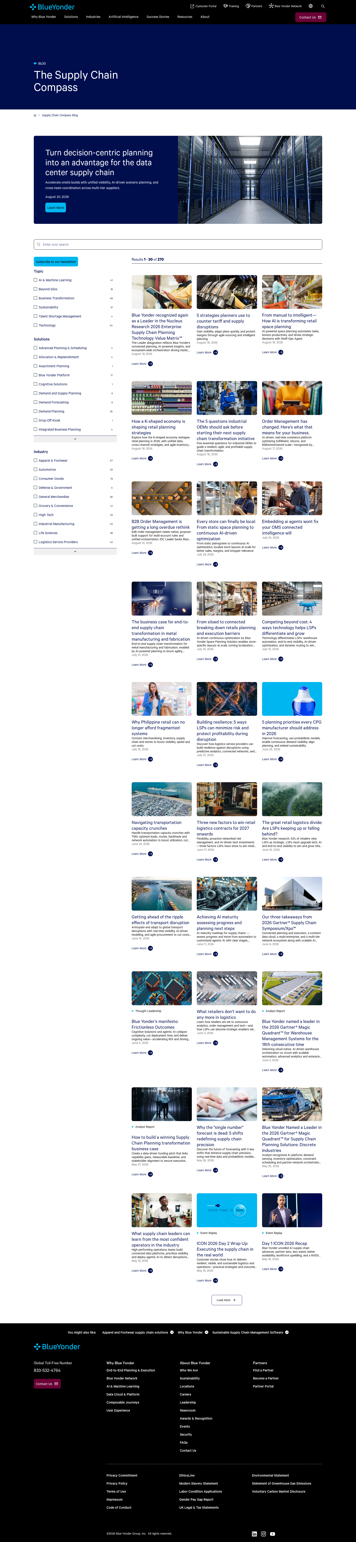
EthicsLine (186, 1475)
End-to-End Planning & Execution (131, 1370)
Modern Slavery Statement (198, 1483)
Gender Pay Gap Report (196, 1499)
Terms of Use (116, 1491)
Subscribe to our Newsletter (56, 261)
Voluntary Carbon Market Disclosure (278, 1491)
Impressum (115, 1499)
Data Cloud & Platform (123, 1394)
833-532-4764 (47, 1370)
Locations (187, 1386)
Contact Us (188, 1450)
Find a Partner (263, 1370)
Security (186, 1434)
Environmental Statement (270, 1475)
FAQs (184, 1442)
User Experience (118, 1410)
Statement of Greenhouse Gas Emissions (281, 1483)
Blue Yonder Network (122, 1378)
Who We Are (189, 1370)
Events (185, 1426)
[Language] (311, 8)
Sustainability (190, 1378)
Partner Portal (263, 1386)
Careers (185, 1394)
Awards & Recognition (196, 1418)
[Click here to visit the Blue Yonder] (35, 115)
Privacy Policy (117, 1483)
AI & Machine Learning (123, 1386)
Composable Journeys (123, 1402)
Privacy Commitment (122, 1475)
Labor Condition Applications (200, 1491)
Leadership (188, 1402)
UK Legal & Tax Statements (199, 1507)
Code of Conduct (119, 1507)
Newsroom (188, 1410)
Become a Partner (266, 1378)
